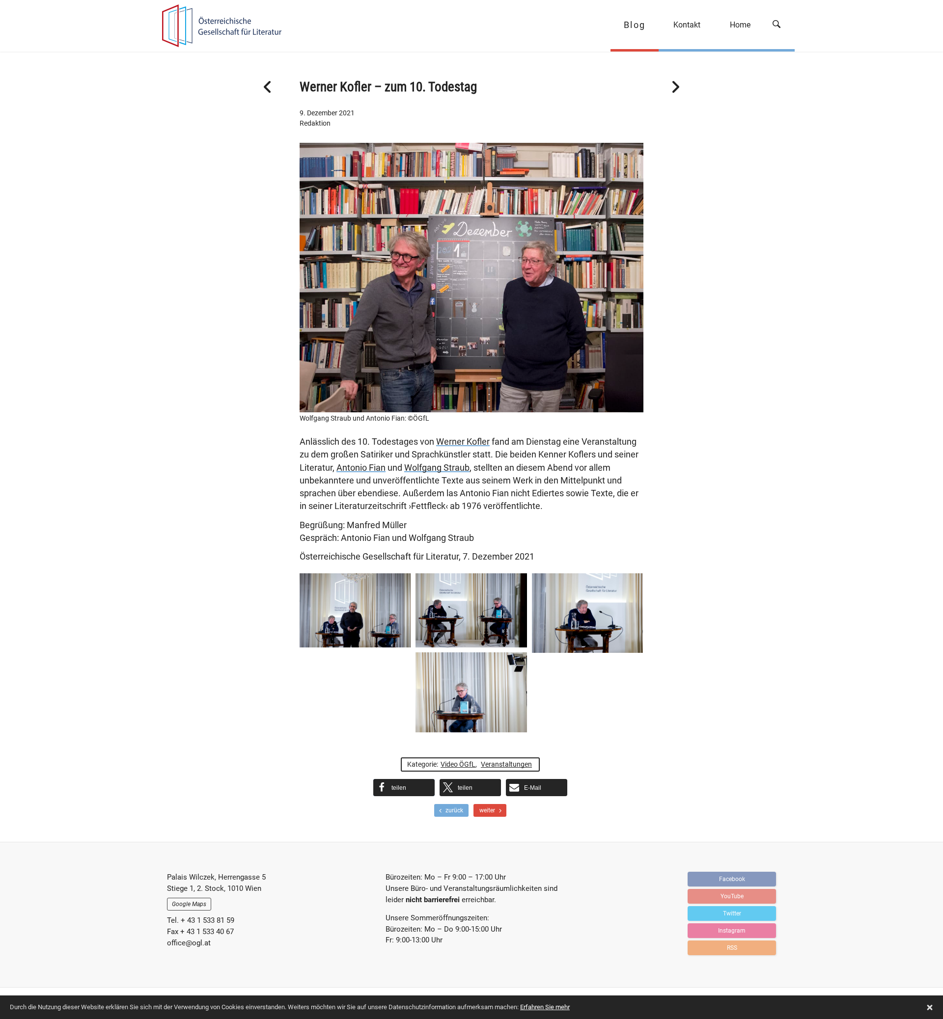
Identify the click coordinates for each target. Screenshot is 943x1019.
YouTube (732, 896)
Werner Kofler (463, 442)
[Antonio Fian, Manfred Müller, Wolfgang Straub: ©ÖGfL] (355, 610)
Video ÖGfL (458, 764)
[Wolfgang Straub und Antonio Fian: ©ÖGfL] (471, 405)
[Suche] (780, 26)
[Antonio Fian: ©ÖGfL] (587, 613)
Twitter (732, 913)
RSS (732, 947)
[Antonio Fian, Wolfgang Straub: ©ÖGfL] (471, 610)
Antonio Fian (361, 468)
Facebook (732, 879)
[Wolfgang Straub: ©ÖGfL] (471, 692)
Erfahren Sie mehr (545, 1007)
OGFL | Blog (217, 26)
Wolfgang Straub (437, 468)
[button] (404, 787)
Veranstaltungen (506, 764)
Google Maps (189, 904)
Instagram (732, 930)
